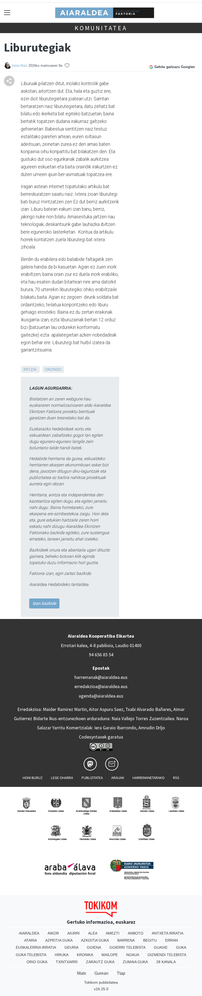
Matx (81, 973)
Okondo (53, 369)
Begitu (150, 940)
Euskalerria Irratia (36, 947)
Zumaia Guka (135, 962)
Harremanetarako (149, 777)
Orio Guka (37, 962)
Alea (92, 933)
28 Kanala (166, 962)
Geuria (71, 947)
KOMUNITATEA (101, 28)
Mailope (110, 955)
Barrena (126, 940)
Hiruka (61, 955)
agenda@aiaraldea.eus (101, 696)
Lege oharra (62, 777)
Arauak (117, 777)
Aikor (53, 933)
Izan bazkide (44, 603)
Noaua (132, 955)
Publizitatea (92, 777)
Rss (176, 777)
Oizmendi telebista (167, 955)
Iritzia (29, 369)
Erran (171, 940)
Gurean (101, 973)
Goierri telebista (127, 947)
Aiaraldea (29, 933)
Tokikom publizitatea (101, 982)
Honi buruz (33, 777)
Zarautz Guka (100, 962)
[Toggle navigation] (7, 12)
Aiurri (73, 933)
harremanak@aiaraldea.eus (101, 677)
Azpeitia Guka (59, 940)
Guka (181, 947)
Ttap (121, 973)
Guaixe (161, 947)
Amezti (112, 933)
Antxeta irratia (167, 933)
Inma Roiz (19, 66)
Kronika (85, 955)
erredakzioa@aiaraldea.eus (101, 686)
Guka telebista (31, 955)
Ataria (30, 940)
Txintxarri (67, 962)
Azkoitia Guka (95, 940)
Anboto (135, 933)
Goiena (94, 947)
